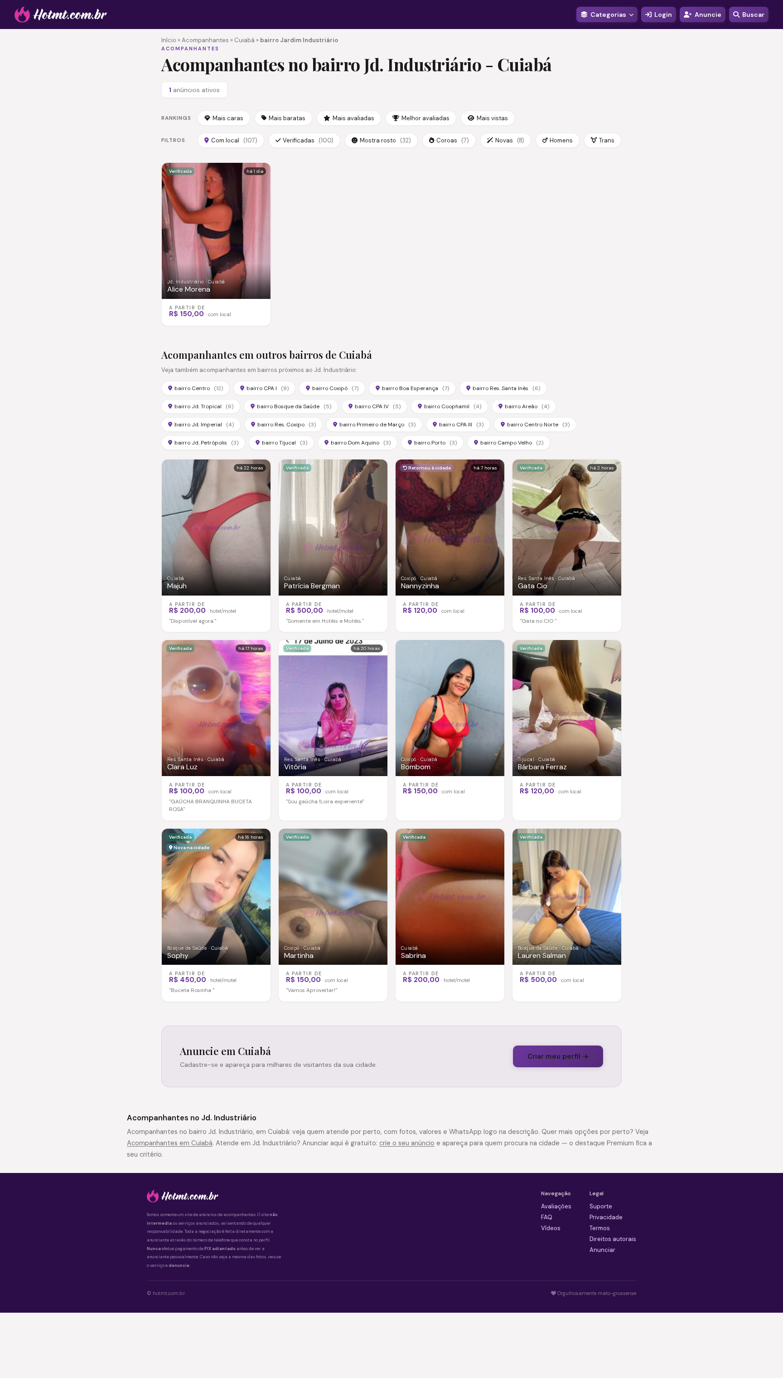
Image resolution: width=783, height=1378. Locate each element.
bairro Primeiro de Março (377, 424)
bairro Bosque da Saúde (294, 406)
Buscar (753, 14)
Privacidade (606, 1217)
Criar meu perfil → (558, 1056)
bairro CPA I (267, 388)
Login (663, 14)
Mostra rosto (385, 140)
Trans (606, 140)
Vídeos (551, 1228)
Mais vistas (492, 118)
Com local (234, 140)
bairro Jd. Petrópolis (206, 442)
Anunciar (602, 1250)
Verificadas (308, 140)
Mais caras (228, 118)
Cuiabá (244, 40)
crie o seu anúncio (407, 1143)
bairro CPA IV (378, 406)
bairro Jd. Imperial (204, 424)
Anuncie (708, 14)
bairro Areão (527, 406)
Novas (509, 140)
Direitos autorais (613, 1239)
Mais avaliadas (353, 118)
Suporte (601, 1206)
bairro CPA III (461, 424)
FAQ (546, 1217)
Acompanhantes (205, 40)
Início (168, 40)
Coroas (452, 140)
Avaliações (556, 1206)
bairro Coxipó (335, 388)
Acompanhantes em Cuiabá (170, 1143)
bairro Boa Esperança (415, 388)
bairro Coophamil (452, 406)
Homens (561, 140)
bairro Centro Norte (538, 424)
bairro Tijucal (284, 442)
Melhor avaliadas (425, 118)
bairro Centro (198, 388)
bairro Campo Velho (511, 442)
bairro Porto (435, 442)
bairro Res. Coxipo (286, 424)
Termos (600, 1228)
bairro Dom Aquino (361, 442)
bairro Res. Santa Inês (506, 388)
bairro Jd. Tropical (203, 406)
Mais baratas (287, 118)
